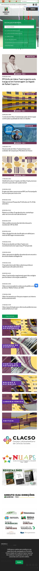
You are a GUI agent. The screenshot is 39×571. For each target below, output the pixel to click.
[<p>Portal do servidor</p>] (11, 519)
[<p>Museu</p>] (11, 534)
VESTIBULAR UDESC (11, 39)
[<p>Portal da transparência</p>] (27, 514)
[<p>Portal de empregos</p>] (11, 529)
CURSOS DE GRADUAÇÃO (13, 30)
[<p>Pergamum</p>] (27, 534)
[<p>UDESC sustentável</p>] (11, 514)
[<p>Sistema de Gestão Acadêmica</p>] (27, 519)
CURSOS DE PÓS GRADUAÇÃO (14, 33)
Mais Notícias (10, 316)
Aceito (19, 562)
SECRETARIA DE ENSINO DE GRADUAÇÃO (17, 42)
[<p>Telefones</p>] (27, 529)
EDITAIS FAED (9, 45)
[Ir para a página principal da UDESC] (13, 4)
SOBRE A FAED (10, 36)
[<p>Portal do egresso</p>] (27, 524)
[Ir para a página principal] (6, 14)
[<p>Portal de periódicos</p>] (11, 524)
